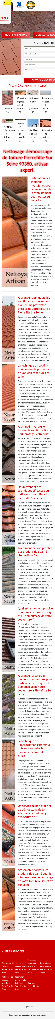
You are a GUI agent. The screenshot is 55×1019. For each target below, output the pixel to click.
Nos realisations (16, 35)
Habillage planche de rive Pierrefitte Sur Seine (21, 968)
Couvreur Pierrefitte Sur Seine (33, 986)
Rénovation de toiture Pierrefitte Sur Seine (8, 968)
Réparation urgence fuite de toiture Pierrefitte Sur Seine (20, 983)
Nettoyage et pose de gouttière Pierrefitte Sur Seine (8, 983)
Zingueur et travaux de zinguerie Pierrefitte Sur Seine (33, 966)
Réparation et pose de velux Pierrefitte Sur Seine (46, 968)
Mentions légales (39, 1015)
